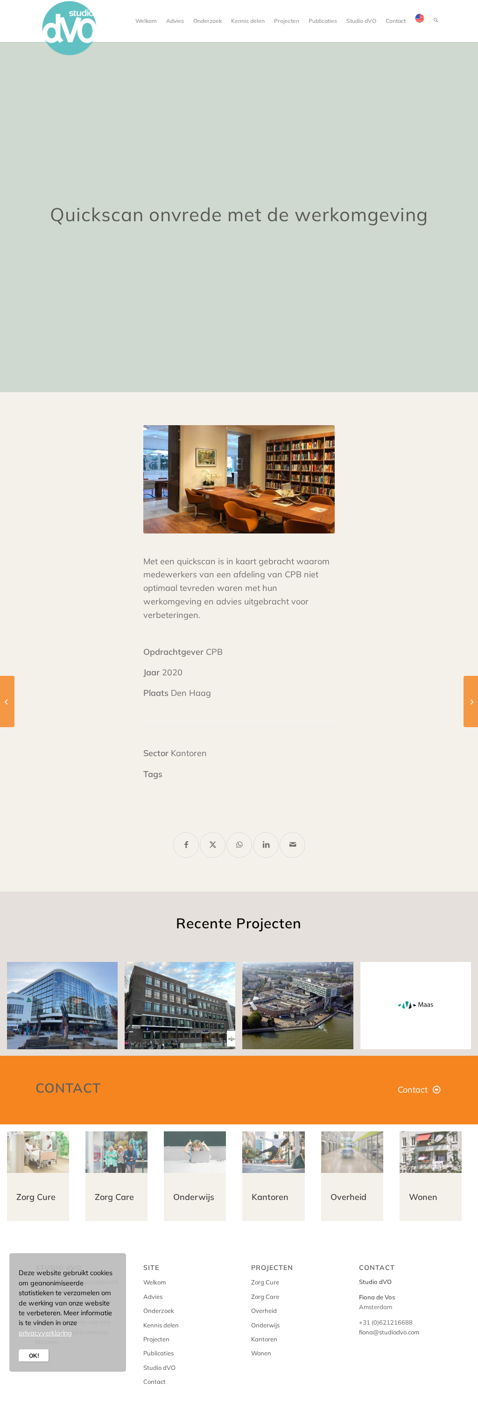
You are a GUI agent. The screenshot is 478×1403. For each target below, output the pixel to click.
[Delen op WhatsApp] (239, 845)
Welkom (154, 1282)
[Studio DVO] (70, 28)
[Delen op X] (212, 845)
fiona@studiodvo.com (389, 1332)
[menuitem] (146, 21)
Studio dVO (159, 1367)
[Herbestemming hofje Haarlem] (471, 701)
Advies (152, 1296)
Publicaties (158, 1353)
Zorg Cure (265, 1282)
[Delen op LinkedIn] (266, 845)
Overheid (264, 1310)
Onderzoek (158, 1310)
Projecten (156, 1339)
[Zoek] (436, 21)
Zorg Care (265, 1296)
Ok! (34, 1356)
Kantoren (264, 1339)
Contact (154, 1381)
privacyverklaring (45, 1333)
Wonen (261, 1353)
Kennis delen (161, 1325)
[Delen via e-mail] (292, 845)
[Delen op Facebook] (186, 845)
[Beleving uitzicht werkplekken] (7, 701)
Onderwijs (265, 1325)
